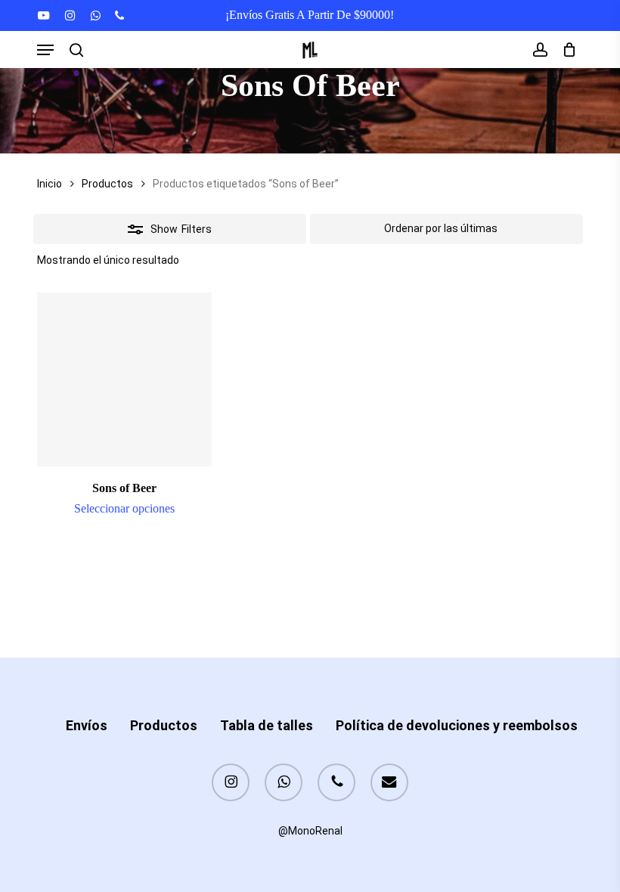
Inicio (49, 184)
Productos (107, 184)
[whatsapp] (95, 15)
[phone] (119, 15)
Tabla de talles (266, 725)
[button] (45, 49)
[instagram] (70, 15)
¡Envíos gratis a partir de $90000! (309, 14)
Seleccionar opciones (124, 509)
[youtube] (44, 15)
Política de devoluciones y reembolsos (457, 725)
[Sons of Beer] (124, 379)
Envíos (86, 725)
